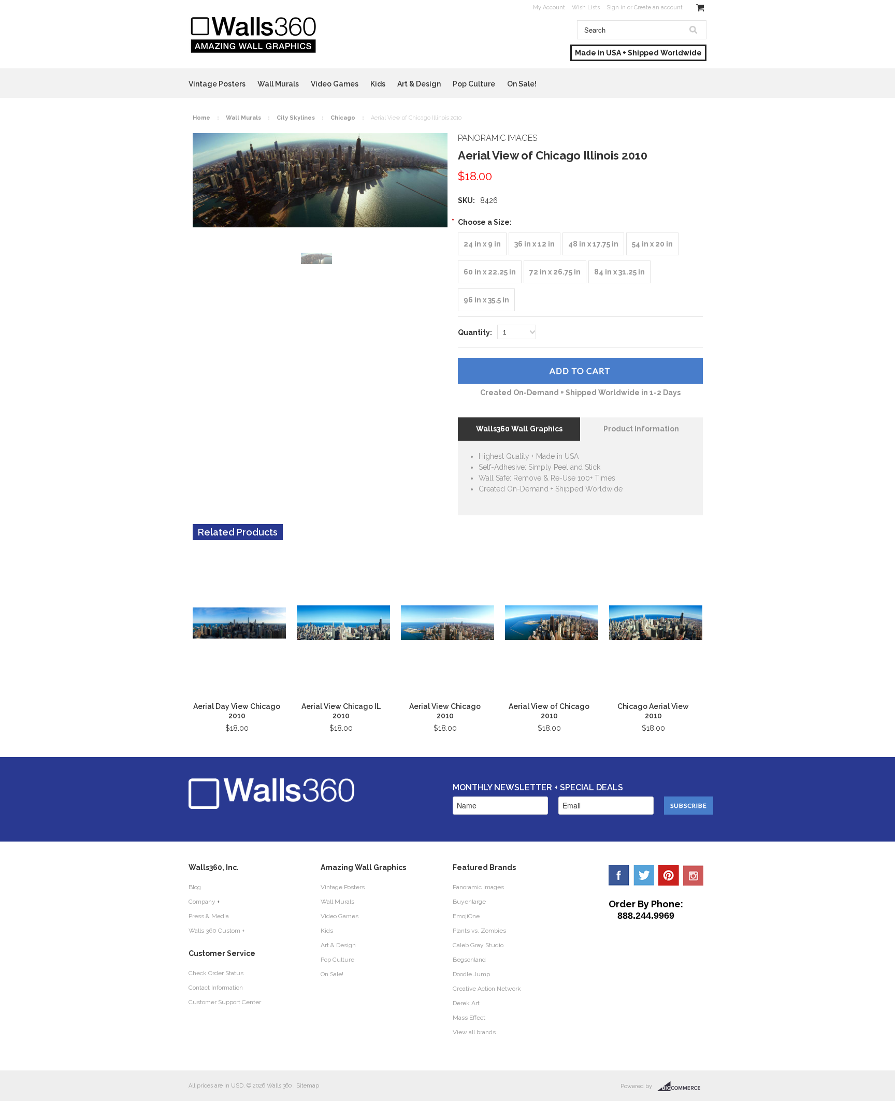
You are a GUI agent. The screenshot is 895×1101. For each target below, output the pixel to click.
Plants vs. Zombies (479, 930)
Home (201, 117)
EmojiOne (466, 916)
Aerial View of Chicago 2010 (549, 711)
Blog (195, 887)
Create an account (658, 7)
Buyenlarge (469, 901)
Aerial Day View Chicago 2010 (236, 711)
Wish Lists (586, 7)
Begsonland (469, 959)
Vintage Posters (217, 84)
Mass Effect (469, 1017)
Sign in (616, 7)
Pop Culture (474, 84)
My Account (549, 7)
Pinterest (668, 875)
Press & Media (209, 916)
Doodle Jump (471, 974)
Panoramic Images (478, 887)
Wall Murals (278, 84)
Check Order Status (216, 973)
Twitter (643, 875)
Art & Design (419, 84)
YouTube (693, 875)
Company (202, 901)
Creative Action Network (487, 988)
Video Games (334, 84)
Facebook (619, 875)
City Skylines (296, 117)
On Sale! (522, 84)
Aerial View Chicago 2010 (445, 711)
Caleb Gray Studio (478, 945)
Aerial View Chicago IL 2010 (341, 711)
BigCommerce (681, 1086)
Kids (377, 84)
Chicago (342, 117)
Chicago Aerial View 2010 (653, 711)
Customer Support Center (225, 1002)
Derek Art (466, 1003)
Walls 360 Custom (214, 930)
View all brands (474, 1032)
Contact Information (216, 987)
